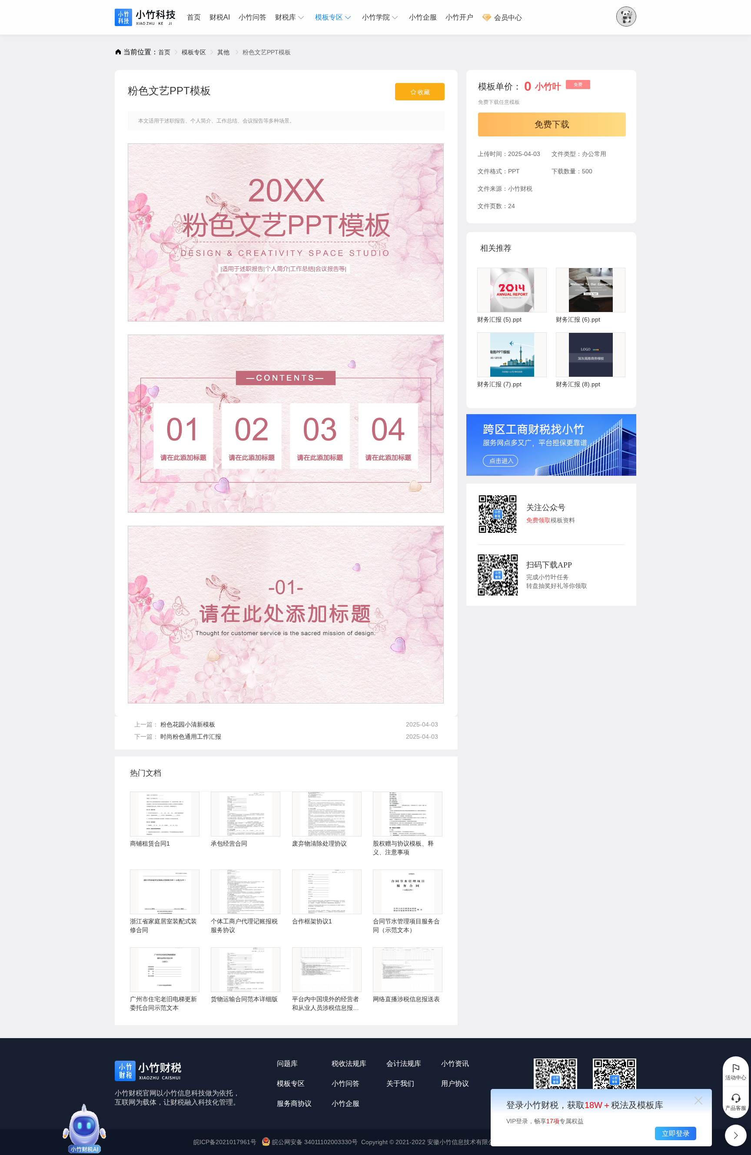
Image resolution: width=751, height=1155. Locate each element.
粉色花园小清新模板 (187, 724)
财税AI (219, 17)
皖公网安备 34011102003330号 (314, 1141)
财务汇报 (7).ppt (499, 384)
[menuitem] (196, 17)
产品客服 (735, 1108)
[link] (164, 52)
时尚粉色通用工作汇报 (190, 736)
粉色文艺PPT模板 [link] (267, 52)
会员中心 (507, 17)
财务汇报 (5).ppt (499, 319)
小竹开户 (459, 17)
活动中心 (735, 1078)
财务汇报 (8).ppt (578, 384)
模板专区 (329, 17)
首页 (194, 17)
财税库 (285, 17)
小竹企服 (423, 17)
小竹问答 (252, 17)
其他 (224, 52)
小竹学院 (376, 17)
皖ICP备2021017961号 (224, 1141)
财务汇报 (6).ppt (578, 319)
